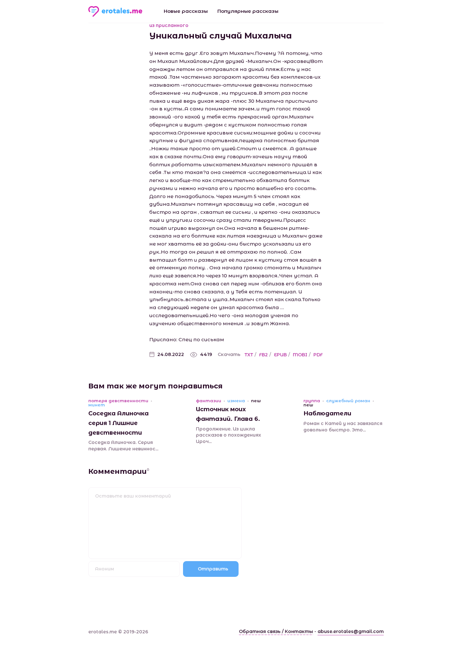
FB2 (263, 354)
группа (311, 401)
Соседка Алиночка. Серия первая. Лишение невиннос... (123, 445)
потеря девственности (118, 401)
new (256, 401)
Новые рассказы (186, 11)
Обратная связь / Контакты (276, 631)
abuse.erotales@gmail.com (351, 631)
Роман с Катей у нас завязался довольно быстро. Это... (342, 427)
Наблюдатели (327, 413)
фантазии (208, 401)
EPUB (280, 354)
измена (236, 401)
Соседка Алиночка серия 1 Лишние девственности (118, 423)
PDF (318, 354)
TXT (249, 354)
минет (96, 405)
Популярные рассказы (247, 11)
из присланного (168, 25)
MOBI (300, 354)
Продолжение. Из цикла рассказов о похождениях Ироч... (228, 435)
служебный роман (348, 401)
